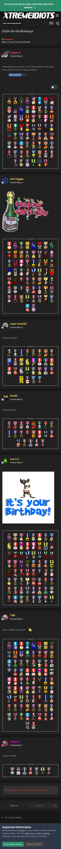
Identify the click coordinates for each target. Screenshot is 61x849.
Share (15, 805)
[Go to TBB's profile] (5, 617)
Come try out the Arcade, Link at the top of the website (28, 6)
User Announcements (20, 42)
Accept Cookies (14, 844)
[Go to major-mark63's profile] (5, 326)
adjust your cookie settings (37, 833)
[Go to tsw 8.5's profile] (5, 461)
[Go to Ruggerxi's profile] (5, 54)
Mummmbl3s (15, 75)
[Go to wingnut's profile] (5, 743)
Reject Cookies (34, 844)
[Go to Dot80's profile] (5, 398)
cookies (21, 830)
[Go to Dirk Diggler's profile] (5, 181)
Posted (16, 56)
